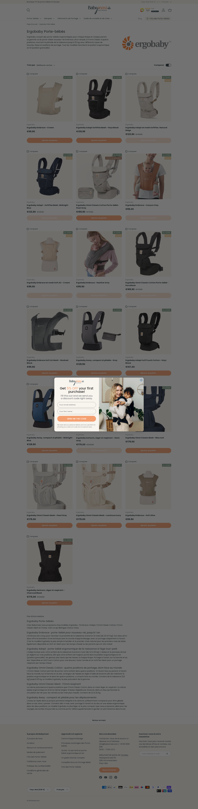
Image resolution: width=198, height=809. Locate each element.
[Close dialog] (141, 380)
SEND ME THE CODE (76, 418)
